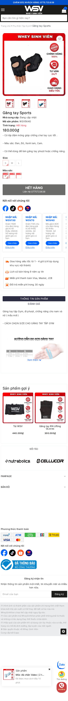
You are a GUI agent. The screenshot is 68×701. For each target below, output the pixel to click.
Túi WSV (18, 426)
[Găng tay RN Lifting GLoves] (50, 408)
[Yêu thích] (59, 39)
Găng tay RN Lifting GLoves (50, 427)
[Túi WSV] (18, 408)
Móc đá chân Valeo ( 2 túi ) (31, 674)
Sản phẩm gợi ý (16, 388)
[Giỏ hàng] (63, 11)
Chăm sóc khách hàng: (33, 2)
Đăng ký (59, 594)
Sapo (16, 632)
